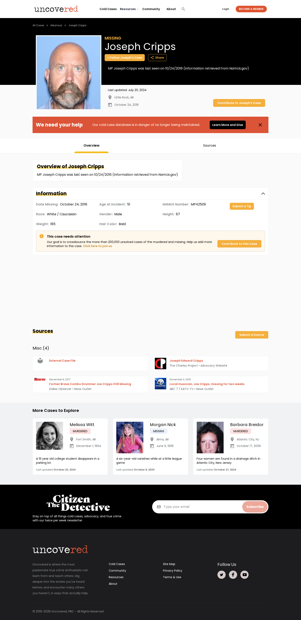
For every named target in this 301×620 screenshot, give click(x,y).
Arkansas (56, 25)
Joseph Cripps (77, 25)
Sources (209, 145)
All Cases (38, 25)
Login (225, 9)
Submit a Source (251, 335)
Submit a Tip (241, 206)
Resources (116, 577)
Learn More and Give (227, 125)
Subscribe (255, 506)
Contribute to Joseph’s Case (239, 103)
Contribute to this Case (239, 244)
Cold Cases (108, 9)
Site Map (169, 564)
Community (151, 9)
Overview (92, 145)
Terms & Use (172, 577)
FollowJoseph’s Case (126, 58)
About (171, 9)
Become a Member (251, 9)
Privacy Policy (172, 571)
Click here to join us (97, 246)
